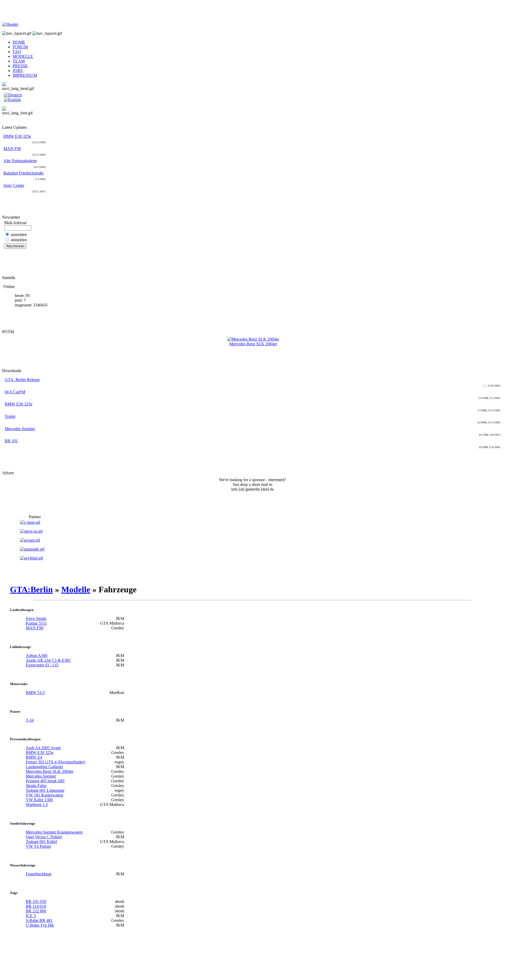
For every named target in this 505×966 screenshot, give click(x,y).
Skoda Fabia (36, 785)
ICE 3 (31, 915)
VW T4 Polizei (38, 846)
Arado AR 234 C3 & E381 (48, 660)
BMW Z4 (34, 757)
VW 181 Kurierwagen (44, 795)
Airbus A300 (36, 655)
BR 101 (11, 441)
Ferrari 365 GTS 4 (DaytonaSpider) (55, 762)
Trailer (10, 416)
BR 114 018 (36, 906)
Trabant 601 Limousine (45, 790)
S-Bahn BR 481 (39, 920)
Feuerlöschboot (38, 874)
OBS (18, 70)
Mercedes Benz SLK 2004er (49, 771)
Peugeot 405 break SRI (45, 781)
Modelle (75, 589)
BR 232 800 (36, 911)
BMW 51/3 (35, 692)
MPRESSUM (25, 75)
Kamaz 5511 (36, 623)
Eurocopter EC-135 (42, 665)
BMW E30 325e (17, 136)
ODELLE (23, 56)
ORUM (20, 47)
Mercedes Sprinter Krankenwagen (54, 832)
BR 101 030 (36, 901)
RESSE (20, 66)
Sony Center (13, 185)
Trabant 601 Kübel (41, 841)
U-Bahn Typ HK (40, 925)
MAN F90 (12, 148)
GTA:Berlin (31, 589)
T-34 (30, 720)
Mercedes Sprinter (20, 429)
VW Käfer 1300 (39, 800)
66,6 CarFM (15, 392)
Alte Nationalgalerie (20, 160)
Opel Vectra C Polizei (44, 837)
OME (19, 42)
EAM (19, 61)
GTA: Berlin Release (22, 379)
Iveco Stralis (36, 618)
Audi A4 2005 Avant (43, 748)
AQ (17, 51)
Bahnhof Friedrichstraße (23, 173)
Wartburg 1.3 (37, 804)
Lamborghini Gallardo (44, 766)
